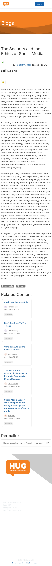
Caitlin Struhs (13, 384)
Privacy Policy (9, 553)
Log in (39, 4)
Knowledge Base (10, 530)
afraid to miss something (16, 302)
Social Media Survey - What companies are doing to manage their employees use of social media (16, 405)
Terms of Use (9, 551)
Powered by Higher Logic (26, 563)
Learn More (8, 533)
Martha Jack (12, 354)
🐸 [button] (3, 82)
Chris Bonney (13, 331)
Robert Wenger (23, 64)
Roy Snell (11, 416)
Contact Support (10, 513)
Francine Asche (14, 307)
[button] (47, 443)
